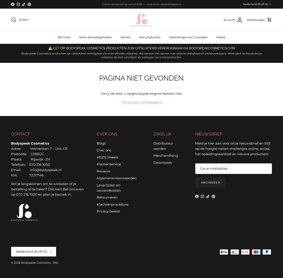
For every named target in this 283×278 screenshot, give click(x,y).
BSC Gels (64, 37)
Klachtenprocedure (112, 204)
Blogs (101, 143)
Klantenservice (109, 164)
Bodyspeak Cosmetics (36, 262)
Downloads (162, 162)
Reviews (103, 171)
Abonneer (210, 182)
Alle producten (150, 37)
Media (220, 37)
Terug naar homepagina (142, 102)
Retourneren (107, 197)
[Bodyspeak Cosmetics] (141, 20)
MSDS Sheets (107, 157)
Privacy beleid (108, 211)
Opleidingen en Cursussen (188, 37)
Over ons (104, 150)
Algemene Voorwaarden (117, 178)
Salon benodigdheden (95, 37)
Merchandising (165, 155)
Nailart (125, 37)
